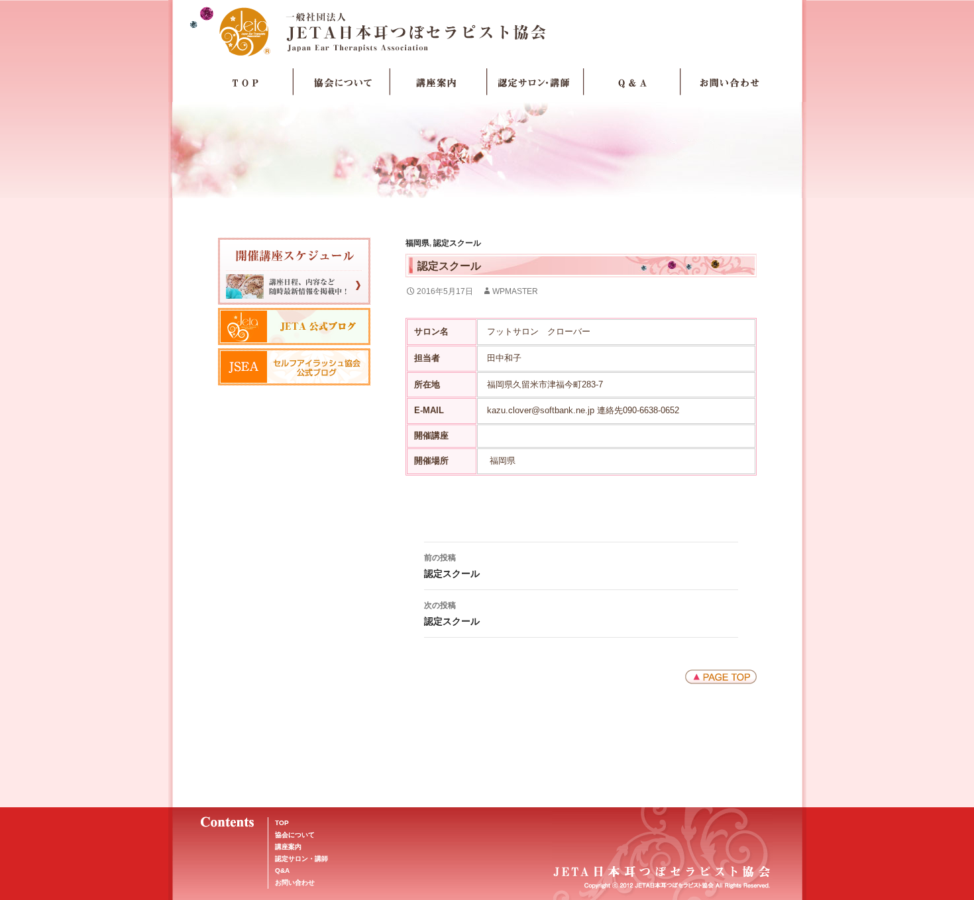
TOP (245, 82)
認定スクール (457, 243)
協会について (342, 82)
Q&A (282, 870)
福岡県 (417, 243)
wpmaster (515, 291)
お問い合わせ (728, 82)
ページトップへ (721, 677)
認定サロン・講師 (535, 82)
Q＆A (632, 82)
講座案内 (438, 82)
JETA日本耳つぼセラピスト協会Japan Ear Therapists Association (487, 31)
